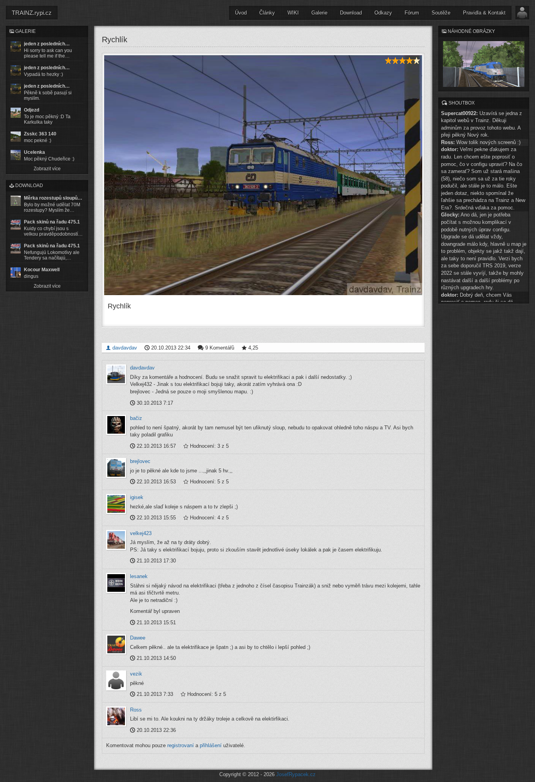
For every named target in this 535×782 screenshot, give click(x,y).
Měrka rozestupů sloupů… (53, 198)
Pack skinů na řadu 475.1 (52, 222)
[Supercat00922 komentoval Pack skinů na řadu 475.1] (16, 225)
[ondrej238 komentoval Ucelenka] (16, 155)
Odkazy (383, 13)
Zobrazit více (47, 168)
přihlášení (211, 745)
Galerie (319, 13)
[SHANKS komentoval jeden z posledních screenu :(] (16, 46)
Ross (136, 710)
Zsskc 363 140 (40, 134)
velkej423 (141, 533)
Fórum (412, 13)
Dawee (137, 638)
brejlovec (140, 461)
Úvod (241, 13)
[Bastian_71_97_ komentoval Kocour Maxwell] (16, 272)
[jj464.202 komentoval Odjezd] (16, 113)
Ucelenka (34, 152)
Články (267, 13)
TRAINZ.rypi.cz (32, 12)
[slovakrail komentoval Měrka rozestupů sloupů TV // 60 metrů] (16, 201)
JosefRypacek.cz (296, 774)
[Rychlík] (263, 175)
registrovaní (180, 745)
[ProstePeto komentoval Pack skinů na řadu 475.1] (16, 248)
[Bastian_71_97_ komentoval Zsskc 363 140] (16, 137)
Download (351, 13)
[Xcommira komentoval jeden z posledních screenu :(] (16, 89)
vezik (136, 674)
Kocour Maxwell (42, 269)
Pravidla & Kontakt (484, 13)
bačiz (136, 418)
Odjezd (31, 110)
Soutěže (441, 13)
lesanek (139, 576)
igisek (136, 497)
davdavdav (124, 347)
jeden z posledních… (47, 44)
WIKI (293, 13)
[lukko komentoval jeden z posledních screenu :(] (16, 70)
